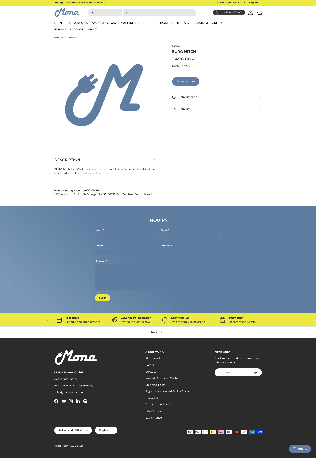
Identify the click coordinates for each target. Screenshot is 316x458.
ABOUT (92, 29)
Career (149, 365)
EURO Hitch (70, 38)
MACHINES (128, 22)
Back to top (158, 332)
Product (165, 245)
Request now (186, 81)
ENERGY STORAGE (156, 22)
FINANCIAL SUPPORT (68, 29)
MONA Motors (180, 46)
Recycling (151, 397)
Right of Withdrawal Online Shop (167, 391)
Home (57, 38)
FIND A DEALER (77, 22)
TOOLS (181, 22)
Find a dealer (153, 358)
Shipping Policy (155, 384)
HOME (58, 22)
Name (98, 230)
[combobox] (142, 12)
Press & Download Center (162, 378)
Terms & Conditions (158, 404)
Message (100, 261)
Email (164, 230)
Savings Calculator (104, 22)
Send (102, 297)
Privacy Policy (154, 411)
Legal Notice (153, 417)
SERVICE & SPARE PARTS (210, 22)
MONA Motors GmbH (72, 446)
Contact (150, 371)
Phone (99, 245)
